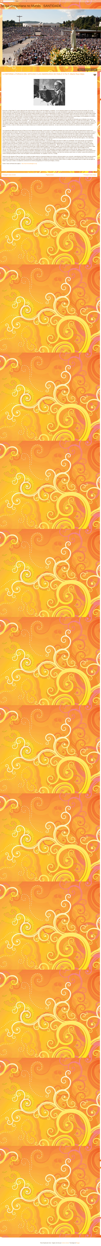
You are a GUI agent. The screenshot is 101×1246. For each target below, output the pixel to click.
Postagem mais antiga (90, 175)
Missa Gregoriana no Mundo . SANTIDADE (31, 6)
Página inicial (49, 175)
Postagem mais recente (9, 175)
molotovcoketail (65, 1242)
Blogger (78, 1242)
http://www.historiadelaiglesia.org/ (29, 163)
